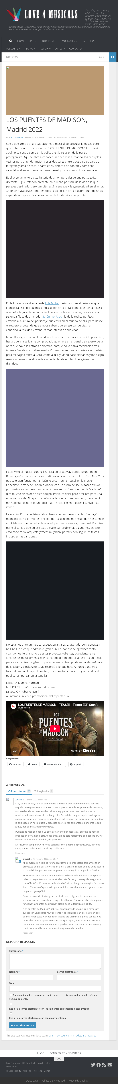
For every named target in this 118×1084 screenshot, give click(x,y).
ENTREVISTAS (48, 41)
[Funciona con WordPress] (20, 1071)
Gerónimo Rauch (52, 316)
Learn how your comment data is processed (72, 1035)
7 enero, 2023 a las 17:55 (36, 799)
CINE (31, 41)
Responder (20, 853)
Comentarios (20, 791)
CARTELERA (88, 41)
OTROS (59, 48)
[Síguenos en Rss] (104, 1065)
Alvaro (18, 799)
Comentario (16, 950)
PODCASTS (12, 48)
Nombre (14, 971)
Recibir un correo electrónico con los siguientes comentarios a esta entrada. (49, 1008)
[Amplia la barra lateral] (112, 57)
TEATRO (29, 48)
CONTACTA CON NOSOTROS (65, 1053)
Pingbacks (44, 791)
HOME (20, 41)
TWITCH (44, 48)
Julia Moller (52, 303)
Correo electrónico (68, 971)
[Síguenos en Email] (110, 1065)
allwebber (17, 137)
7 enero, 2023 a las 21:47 (47, 858)
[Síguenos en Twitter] (93, 1065)
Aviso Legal (32, 1080)
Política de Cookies (78, 1080)
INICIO (40, 1053)
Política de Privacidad (53, 1080)
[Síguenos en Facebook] (98, 1065)
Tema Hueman (43, 1070)
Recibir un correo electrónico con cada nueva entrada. (37, 1017)
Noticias (12, 57)
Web (11, 983)
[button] (55, 90)
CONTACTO (75, 48)
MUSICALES (68, 41)
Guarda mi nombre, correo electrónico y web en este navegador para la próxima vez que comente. (53, 997)
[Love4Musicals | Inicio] (42, 14)
